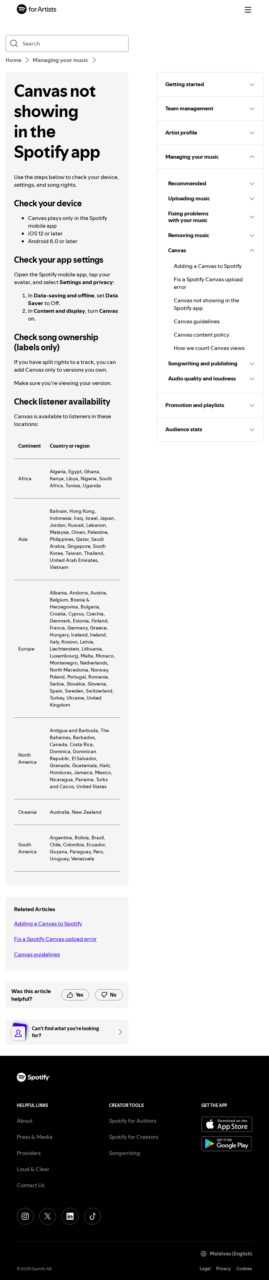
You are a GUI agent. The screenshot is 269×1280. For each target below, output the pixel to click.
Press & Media (35, 1137)
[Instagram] (25, 1216)
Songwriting (124, 1153)
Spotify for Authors (132, 1120)
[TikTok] (92, 1216)
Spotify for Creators (133, 1137)
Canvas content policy (201, 334)
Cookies (244, 1269)
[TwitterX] (47, 1216)
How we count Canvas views (209, 348)
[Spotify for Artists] (37, 10)
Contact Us (30, 1185)
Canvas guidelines (37, 954)
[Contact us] (118, 1032)
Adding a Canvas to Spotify (48, 923)
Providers (29, 1153)
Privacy (223, 1269)
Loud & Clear (33, 1169)
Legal (205, 1269)
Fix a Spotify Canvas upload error (55, 939)
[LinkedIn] (70, 1216)
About (25, 1120)
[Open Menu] (248, 10)
